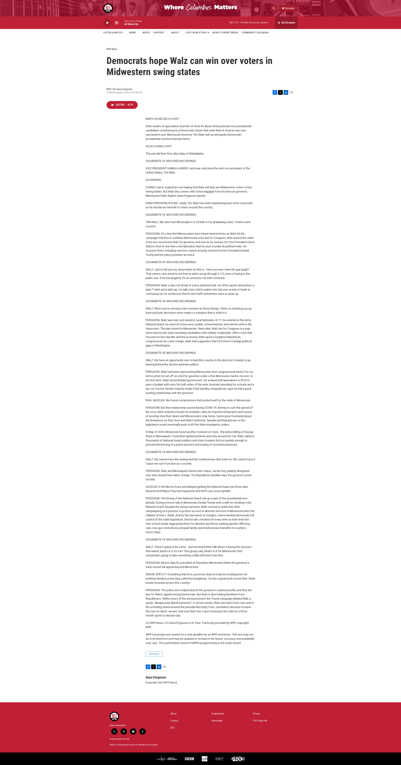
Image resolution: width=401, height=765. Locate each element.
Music (146, 32)
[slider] (121, 22)
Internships (217, 721)
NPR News (112, 49)
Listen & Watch (112, 32)
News (132, 32)
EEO (172, 728)
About (175, 32)
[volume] (116, 22)
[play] (107, 23)
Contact (174, 721)
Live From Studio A (197, 32)
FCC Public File (260, 721)
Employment (218, 714)
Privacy (256, 714)
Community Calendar (255, 32)
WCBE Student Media (225, 32)
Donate (289, 8)
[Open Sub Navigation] (125, 32)
